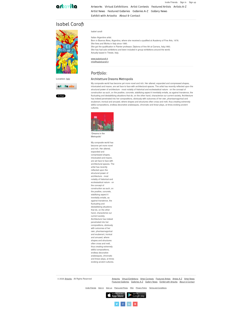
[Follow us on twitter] (116, 304)
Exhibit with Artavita (104, 15)
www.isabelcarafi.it (99, 58)
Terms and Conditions (158, 288)
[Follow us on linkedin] (129, 304)
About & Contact (129, 15)
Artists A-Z (180, 6)
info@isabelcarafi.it (99, 61)
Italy (68, 78)
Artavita (68, 278)
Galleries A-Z (140, 11)
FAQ (131, 288)
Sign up (192, 2)
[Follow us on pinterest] (135, 304)
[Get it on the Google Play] (136, 295)
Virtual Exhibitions (116, 6)
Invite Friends (171, 2)
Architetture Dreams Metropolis (112, 79)
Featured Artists (161, 6)
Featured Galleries (119, 11)
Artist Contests (140, 6)
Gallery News (159, 11)
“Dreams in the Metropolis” (98, 135)
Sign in (183, 2)
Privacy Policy (141, 288)
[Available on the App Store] (115, 295)
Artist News (98, 11)
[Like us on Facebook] (123, 304)
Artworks (96, 6)
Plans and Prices (121, 288)
